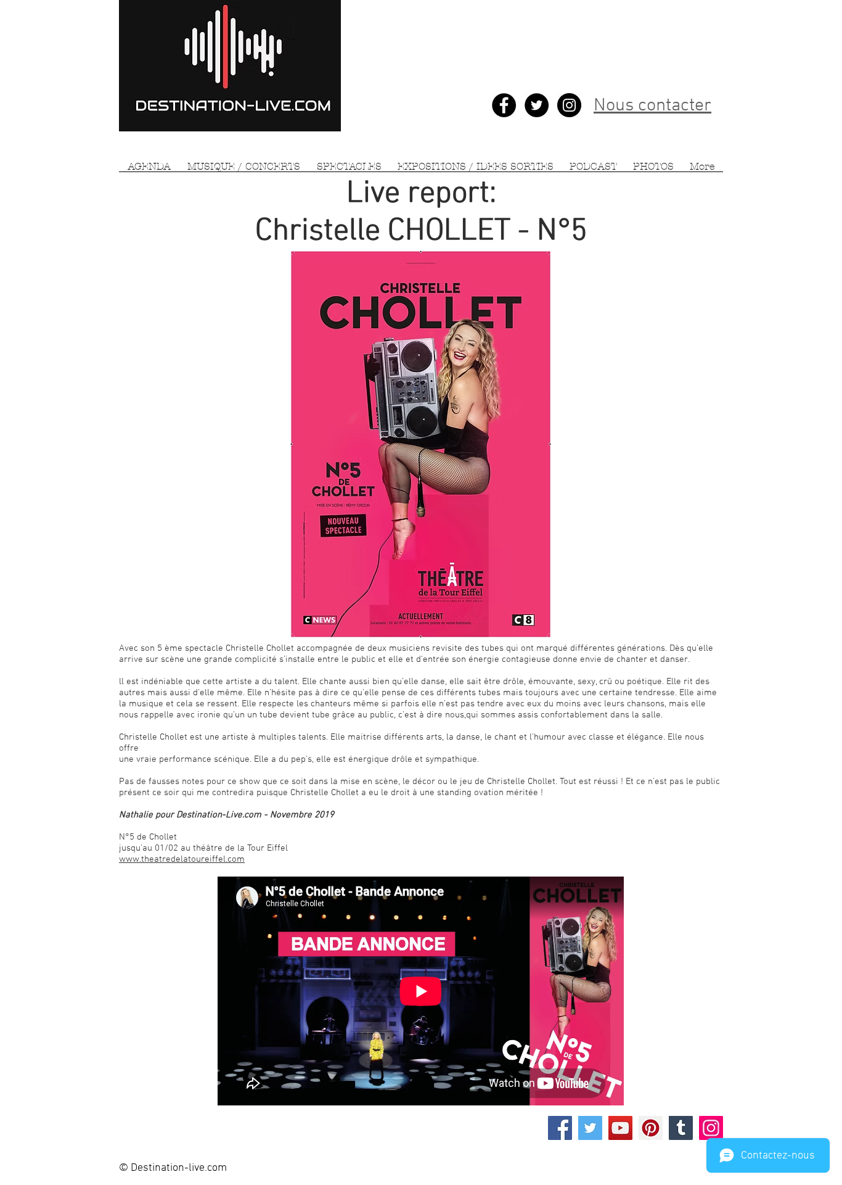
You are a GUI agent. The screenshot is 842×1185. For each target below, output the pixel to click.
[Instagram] (711, 1128)
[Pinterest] (651, 1128)
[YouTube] (620, 1128)
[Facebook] (560, 1128)
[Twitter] (590, 1128)
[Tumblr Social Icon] (681, 1128)
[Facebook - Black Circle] (504, 105)
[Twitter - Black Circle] (537, 105)
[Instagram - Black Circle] (569, 105)
